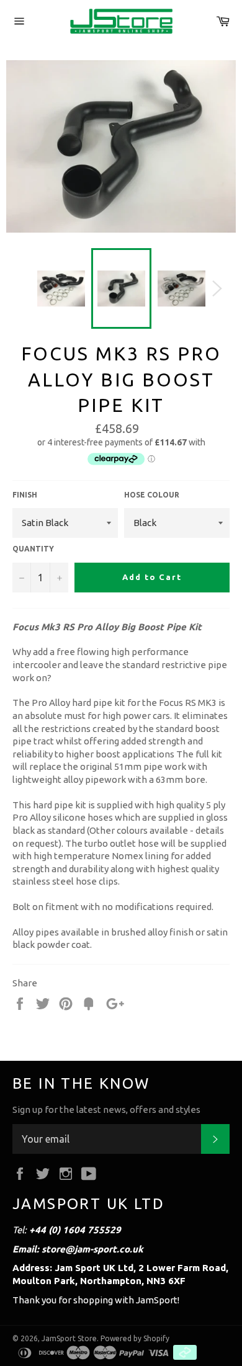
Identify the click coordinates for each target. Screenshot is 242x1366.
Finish (24, 495)
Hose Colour (151, 495)
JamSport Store (69, 1338)
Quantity (33, 549)
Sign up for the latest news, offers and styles (106, 1109)
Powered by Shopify (135, 1338)
